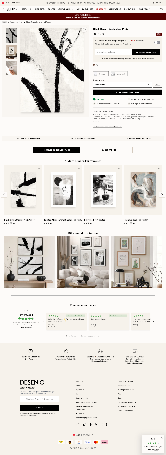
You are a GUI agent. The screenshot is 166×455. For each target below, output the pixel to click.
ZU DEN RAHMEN (109, 150)
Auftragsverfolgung (126, 390)
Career (78, 394)
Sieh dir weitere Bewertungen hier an (83, 336)
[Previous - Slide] (4, 195)
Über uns (79, 381)
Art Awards (80, 413)
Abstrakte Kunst (16, 22)
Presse (78, 386)
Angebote (101, 9)
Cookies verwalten (125, 411)
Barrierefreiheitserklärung (86, 402)
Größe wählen (99, 80)
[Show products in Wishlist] (156, 9)
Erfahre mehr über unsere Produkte (107, 127)
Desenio (90, 448)
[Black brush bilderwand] (29, 262)
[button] (157, 85)
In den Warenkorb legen (128, 92)
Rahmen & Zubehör (84, 9)
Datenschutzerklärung (116, 59)
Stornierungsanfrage (126, 406)
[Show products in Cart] (161, 9)
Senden (39, 408)
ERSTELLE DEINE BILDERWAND (57, 150)
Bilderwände (115, 9)
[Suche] (150, 9)
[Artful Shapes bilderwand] (83, 262)
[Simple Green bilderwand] (136, 262)
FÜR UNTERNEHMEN (146, 9)
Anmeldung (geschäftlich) (86, 418)
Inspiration (129, 9)
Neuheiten (40, 9)
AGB (119, 394)
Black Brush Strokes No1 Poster (39, 22)
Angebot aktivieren (146, 52)
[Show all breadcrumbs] (4, 22)
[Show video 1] (11, 68)
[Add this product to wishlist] (84, 29)
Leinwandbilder (65, 9)
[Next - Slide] (162, 195)
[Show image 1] (11, 35)
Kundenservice (124, 386)
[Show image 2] (11, 52)
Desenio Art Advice (125, 381)
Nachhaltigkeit (82, 398)
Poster (51, 9)
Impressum (80, 390)
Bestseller (27, 9)
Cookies (121, 398)
